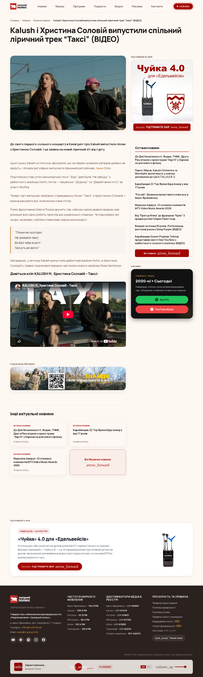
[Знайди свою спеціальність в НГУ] (68, 378)
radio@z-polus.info (27, 632)
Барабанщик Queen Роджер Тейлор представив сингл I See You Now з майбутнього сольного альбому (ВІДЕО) (160, 240)
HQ (143, 667)
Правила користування (164, 602)
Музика (60, 6)
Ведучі (119, 6)
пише (99, 168)
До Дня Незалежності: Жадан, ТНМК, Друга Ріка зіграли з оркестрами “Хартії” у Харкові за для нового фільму (162, 160)
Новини (42, 6)
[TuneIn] (21, 640)
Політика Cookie (161, 612)
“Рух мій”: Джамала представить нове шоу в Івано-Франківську (161, 196)
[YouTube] (13, 640)
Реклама (137, 6)
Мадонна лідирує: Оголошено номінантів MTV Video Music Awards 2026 (160, 207)
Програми (79, 6)
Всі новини (162, 253)
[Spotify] (28, 640)
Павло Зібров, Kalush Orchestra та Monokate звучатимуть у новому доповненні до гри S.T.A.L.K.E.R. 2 (156, 174)
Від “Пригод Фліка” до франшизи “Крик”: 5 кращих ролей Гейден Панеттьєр (160, 217)
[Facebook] (44, 640)
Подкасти (100, 6)
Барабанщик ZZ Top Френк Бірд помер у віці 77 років (161, 186)
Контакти (157, 6)
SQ (148, 667)
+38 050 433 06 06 (31, 627)
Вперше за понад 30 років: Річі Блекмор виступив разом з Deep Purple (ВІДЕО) (159, 228)
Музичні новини (42, 20)
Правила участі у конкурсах (167, 616)
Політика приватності (163, 607)
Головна (14, 20)
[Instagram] (36, 640)
